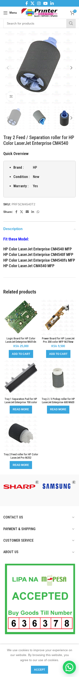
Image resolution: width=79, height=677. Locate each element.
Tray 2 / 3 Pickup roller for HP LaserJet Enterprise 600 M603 (58, 400)
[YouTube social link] (45, 3)
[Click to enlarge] (11, 96)
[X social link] (32, 3)
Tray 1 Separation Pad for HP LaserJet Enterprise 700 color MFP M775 (21, 402)
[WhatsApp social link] (38, 212)
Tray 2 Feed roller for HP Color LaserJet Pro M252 (21, 456)
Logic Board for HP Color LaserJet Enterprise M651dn (20, 340)
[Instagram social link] (39, 3)
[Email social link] (27, 212)
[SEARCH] (70, 23)
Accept (39, 669)
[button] (21, 354)
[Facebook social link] (26, 3)
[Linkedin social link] (52, 3)
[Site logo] (40, 12)
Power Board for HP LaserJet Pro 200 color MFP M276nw (58, 340)
